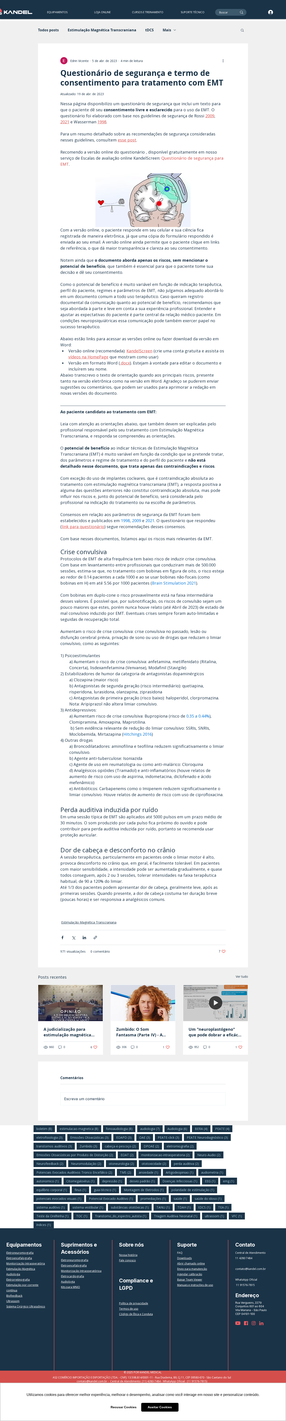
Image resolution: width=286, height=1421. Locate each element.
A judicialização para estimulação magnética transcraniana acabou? (67, 1032)
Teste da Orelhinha (54, 1216)
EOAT (129, 1155)
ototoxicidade (155, 1163)
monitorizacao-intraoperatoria (167, 1155)
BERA (202, 1128)
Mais (167, 30)
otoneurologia (123, 1163)
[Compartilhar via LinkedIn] (84, 937)
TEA (224, 1207)
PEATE (223, 1128)
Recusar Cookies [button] (124, 1407)
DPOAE (153, 1146)
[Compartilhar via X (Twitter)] (73, 937)
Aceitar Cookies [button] (160, 1407)
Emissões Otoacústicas (90, 1137)
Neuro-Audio (210, 1155)
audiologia (151, 1128)
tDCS (149, 30)
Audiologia (178, 1128)
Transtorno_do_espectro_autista (122, 1216)
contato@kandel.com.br (250, 1269)
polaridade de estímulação (194, 1189)
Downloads (184, 1258)
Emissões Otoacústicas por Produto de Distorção (76, 1155)
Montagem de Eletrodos (145, 1189)
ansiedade (150, 1172)
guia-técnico (106, 1189)
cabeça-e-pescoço (122, 1146)
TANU (164, 1207)
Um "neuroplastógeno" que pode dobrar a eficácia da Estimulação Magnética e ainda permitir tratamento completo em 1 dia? (215, 1032)
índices (45, 1224)
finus (82, 1189)
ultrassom (216, 1216)
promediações (155, 1198)
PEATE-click (170, 1137)
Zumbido (90, 1146)
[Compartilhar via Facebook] (62, 937)
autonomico (49, 1181)
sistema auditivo (52, 1207)
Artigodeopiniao (181, 1172)
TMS (127, 1172)
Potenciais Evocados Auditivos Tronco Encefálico (75, 1172)
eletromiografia (182, 1146)
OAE (146, 1137)
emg (230, 1181)
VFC (238, 1216)
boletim (45, 1128)
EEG (211, 1181)
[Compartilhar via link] (95, 937)
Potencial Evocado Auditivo (112, 1198)
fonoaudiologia (120, 1128)
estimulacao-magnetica (80, 1128)
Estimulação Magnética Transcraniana (102, 30)
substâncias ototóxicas (131, 1207)
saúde (182, 1198)
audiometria (213, 1172)
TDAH (185, 1207)
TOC (83, 1216)
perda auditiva (188, 1163)
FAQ (180, 1253)
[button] (147, 12)
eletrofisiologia (50, 1137)
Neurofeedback (51, 1163)
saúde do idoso (210, 1198)
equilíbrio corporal (53, 1189)
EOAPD (125, 1137)
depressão (113, 1181)
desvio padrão (144, 1181)
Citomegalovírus (81, 1181)
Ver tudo (242, 976)
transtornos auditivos (55, 1146)
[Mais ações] (223, 60)
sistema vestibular (89, 1207)
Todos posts (48, 30)
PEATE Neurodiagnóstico (209, 1137)
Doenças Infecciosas (181, 1181)
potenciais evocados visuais (60, 1198)
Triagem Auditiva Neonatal (177, 1216)
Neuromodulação (87, 1163)
